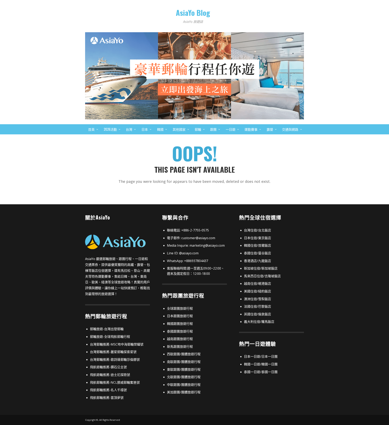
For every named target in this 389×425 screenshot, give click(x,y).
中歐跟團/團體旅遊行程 (184, 384)
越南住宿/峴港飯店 (257, 283)
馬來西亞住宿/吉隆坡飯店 (262, 276)
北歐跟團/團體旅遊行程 (184, 377)
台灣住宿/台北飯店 (257, 230)
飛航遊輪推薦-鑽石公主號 (108, 367)
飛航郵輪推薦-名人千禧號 (108, 390)
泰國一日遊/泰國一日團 (261, 372)
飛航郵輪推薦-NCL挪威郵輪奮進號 (115, 382)
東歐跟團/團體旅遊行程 (184, 369)
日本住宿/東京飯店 (257, 238)
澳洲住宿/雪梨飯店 (257, 299)
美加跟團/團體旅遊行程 (184, 392)
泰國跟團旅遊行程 (180, 331)
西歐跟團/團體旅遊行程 (184, 354)
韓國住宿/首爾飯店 (257, 245)
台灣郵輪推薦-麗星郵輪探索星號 (113, 352)
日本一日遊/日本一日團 (261, 356)
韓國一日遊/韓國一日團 (261, 364)
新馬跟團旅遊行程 (180, 346)
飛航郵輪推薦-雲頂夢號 (107, 397)
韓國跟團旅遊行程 (180, 323)
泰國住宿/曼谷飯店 (257, 253)
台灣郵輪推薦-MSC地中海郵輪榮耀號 (116, 344)
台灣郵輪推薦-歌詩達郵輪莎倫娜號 (115, 359)
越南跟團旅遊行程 (180, 339)
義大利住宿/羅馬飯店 (259, 321)
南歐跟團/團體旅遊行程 (184, 362)
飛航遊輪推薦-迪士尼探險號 (110, 375)
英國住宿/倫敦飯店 (257, 314)
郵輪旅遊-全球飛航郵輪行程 (110, 336)
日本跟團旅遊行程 (180, 316)
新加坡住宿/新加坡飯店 (261, 268)
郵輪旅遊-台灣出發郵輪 (107, 329)
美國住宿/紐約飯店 (257, 291)
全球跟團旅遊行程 (180, 308)
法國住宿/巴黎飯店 (257, 306)
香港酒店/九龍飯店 (257, 261)
